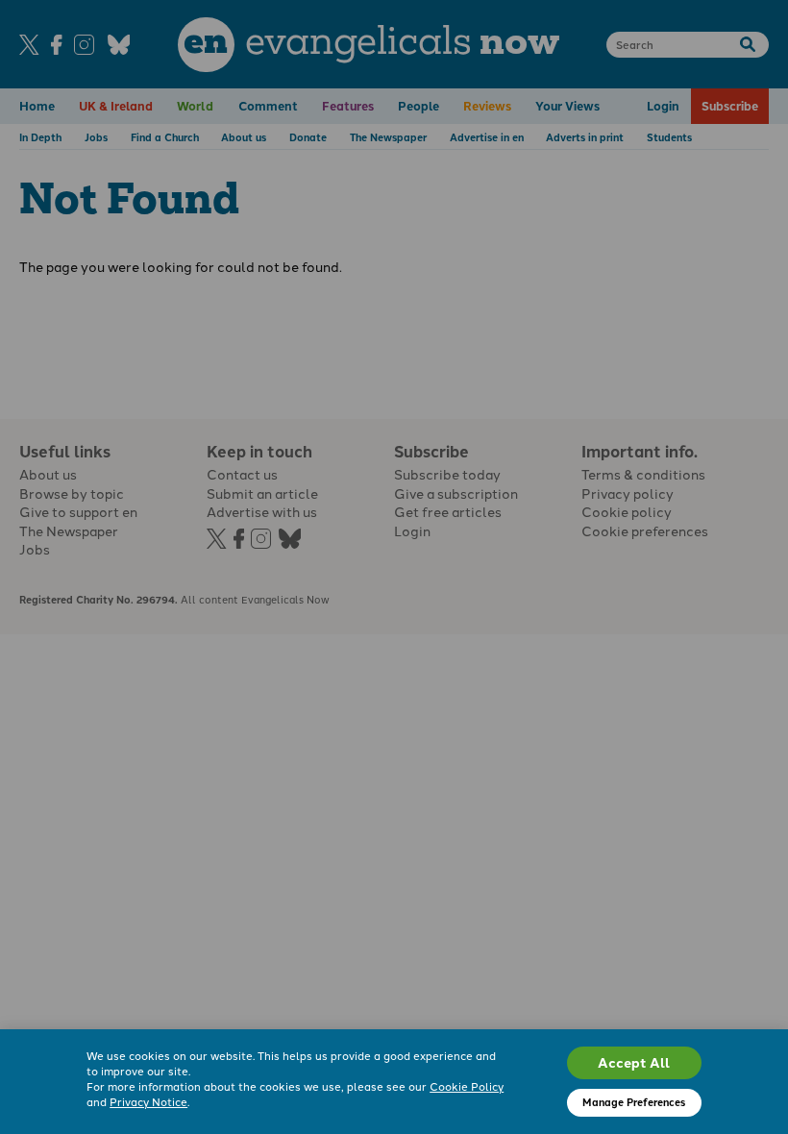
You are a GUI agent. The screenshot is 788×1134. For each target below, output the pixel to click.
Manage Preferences (633, 1102)
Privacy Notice (148, 1101)
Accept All (634, 1062)
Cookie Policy (467, 1086)
